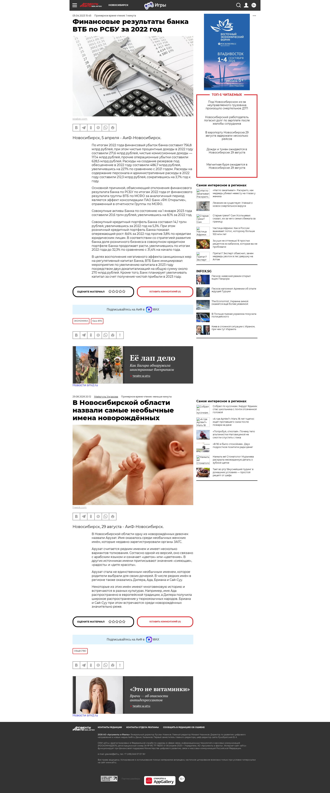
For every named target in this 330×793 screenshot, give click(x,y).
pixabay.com (80, 118)
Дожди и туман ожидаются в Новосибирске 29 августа (227, 151)
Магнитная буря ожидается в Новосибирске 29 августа (226, 166)
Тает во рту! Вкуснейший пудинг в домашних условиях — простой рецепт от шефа (233, 472)
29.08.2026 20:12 (82, 396)
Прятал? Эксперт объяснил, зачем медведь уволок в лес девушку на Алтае (233, 256)
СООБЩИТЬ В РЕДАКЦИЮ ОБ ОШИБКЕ (184, 727)
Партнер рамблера (131, 779)
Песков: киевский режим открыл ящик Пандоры (231, 277)
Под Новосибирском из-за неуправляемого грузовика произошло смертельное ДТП (227, 105)
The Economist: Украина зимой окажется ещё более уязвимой (230, 302)
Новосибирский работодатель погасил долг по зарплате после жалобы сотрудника (227, 120)
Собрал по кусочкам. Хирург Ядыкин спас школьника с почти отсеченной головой (235, 409)
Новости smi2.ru (85, 385)
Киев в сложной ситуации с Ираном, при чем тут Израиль (233, 328)
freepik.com (80, 507)
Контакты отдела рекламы (142, 727)
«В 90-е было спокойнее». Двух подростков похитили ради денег (233, 445)
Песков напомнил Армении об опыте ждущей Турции (234, 290)
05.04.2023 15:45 (82, 15)
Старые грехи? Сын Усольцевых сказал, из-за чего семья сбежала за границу (234, 218)
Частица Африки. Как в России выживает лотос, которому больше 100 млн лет (234, 231)
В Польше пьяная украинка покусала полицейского (234, 315)
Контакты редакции (110, 727)
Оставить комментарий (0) (165, 291)
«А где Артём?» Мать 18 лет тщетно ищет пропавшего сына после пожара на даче (233, 421)
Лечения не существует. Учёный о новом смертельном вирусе (233, 204)
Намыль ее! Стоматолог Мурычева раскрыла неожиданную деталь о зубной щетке (233, 459)
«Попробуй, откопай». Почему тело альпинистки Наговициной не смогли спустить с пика (234, 434)
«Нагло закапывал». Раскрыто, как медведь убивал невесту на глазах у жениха (234, 193)
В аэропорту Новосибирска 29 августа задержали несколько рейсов (227, 136)
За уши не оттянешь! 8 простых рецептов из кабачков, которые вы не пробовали (235, 243)
